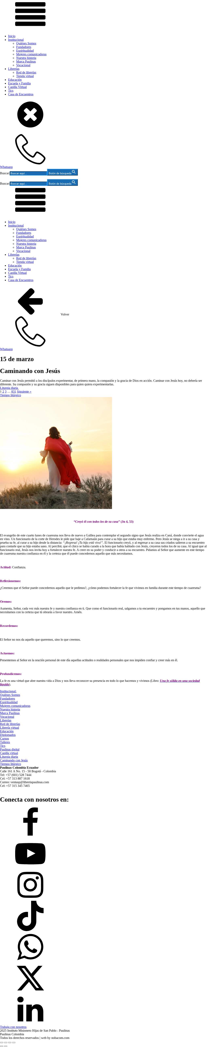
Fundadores (23, 47)
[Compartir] (9, 1042)
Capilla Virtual (17, 87)
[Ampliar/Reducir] (1, 1042)
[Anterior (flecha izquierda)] (1, 1046)
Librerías (13, 68)
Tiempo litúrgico (10, 395)
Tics (10, 90)
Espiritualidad (25, 50)
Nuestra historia (26, 58)
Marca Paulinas (26, 61)
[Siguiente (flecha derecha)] (5, 1046)
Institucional (16, 39)
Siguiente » (24, 391)
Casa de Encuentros (20, 94)
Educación (15, 79)
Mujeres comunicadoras (31, 54)
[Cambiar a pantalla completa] (5, 1042)
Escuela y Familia (19, 83)
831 (13, 391)
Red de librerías (26, 72)
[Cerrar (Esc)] (13, 1042)
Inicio (11, 36)
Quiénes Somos (26, 43)
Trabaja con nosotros (13, 1027)
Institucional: (8, 691)
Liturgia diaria (9, 388)
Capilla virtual (9, 753)
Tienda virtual (25, 76)
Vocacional (23, 65)
